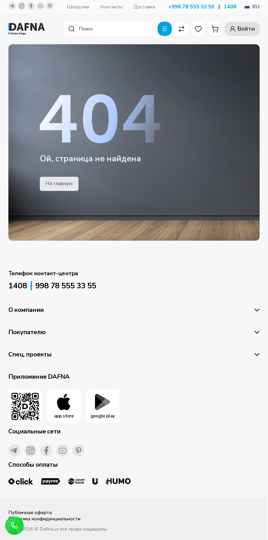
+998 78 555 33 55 (191, 6)
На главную (59, 183)
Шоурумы (78, 7)
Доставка (144, 7)
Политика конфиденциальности (44, 519)
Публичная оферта (30, 512)
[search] (109, 29)
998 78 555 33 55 (65, 286)
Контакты (111, 7)
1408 (230, 6)
